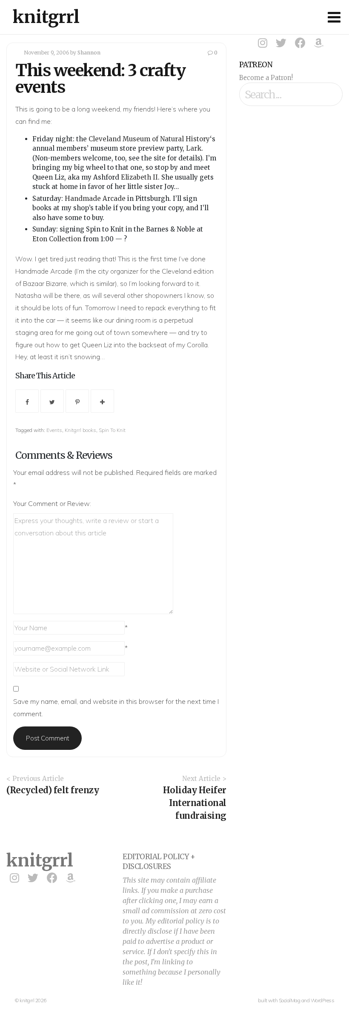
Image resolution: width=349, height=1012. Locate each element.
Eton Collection (56, 239)
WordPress (323, 1000)
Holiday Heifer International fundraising (194, 803)
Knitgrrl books (80, 430)
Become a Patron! (266, 78)
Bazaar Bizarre (45, 283)
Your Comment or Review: (52, 503)
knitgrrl (46, 17)
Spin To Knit (112, 430)
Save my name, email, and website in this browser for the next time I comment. (116, 707)
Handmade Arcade (95, 198)
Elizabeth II (139, 177)
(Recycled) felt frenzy (52, 790)
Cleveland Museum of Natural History (149, 139)
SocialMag (289, 1000)
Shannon (88, 52)
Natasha (28, 295)
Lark (193, 148)
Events (54, 430)
